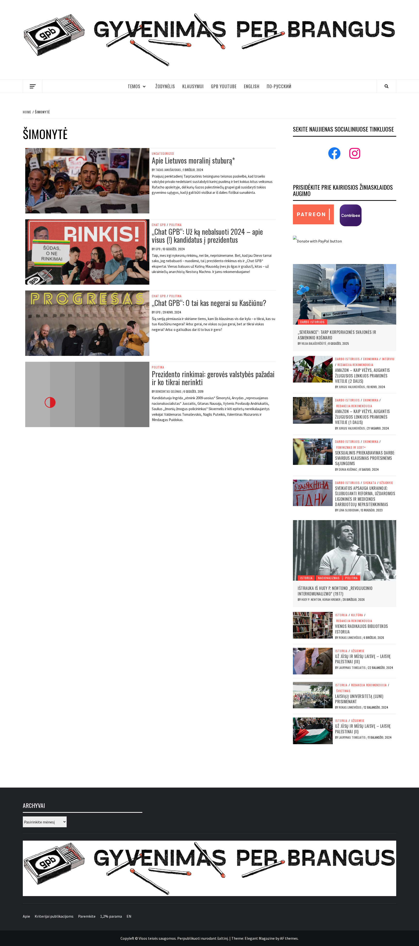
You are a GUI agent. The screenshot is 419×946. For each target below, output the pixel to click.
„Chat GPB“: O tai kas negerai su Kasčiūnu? (209, 302)
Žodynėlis (165, 86)
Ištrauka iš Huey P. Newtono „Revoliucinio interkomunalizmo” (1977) (335, 590)
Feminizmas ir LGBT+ (350, 447)
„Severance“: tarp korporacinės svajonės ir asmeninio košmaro (337, 334)
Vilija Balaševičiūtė (314, 343)
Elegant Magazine (260, 938)
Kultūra (357, 615)
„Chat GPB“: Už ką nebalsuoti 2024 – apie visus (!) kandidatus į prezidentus (207, 235)
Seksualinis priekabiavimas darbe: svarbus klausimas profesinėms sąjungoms (365, 458)
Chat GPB (159, 224)
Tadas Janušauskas (168, 170)
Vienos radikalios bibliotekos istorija (361, 628)
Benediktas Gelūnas (168, 391)
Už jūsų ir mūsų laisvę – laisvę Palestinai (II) (363, 728)
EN (129, 916)
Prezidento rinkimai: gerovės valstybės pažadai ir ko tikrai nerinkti (213, 377)
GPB (158, 249)
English (251, 86)
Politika (175, 224)
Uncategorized (163, 153)
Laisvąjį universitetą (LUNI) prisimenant (359, 698)
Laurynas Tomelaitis (352, 667)
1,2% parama (111, 916)
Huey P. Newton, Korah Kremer (321, 599)
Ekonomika (370, 359)
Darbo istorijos (312, 322)
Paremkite (87, 916)
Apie (26, 916)
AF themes (289, 938)
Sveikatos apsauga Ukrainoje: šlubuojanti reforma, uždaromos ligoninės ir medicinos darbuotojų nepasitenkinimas (365, 496)
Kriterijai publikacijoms (54, 916)
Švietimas (343, 690)
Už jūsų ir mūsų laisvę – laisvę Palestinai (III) (363, 659)
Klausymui (193, 86)
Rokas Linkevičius (350, 637)
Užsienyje (386, 482)
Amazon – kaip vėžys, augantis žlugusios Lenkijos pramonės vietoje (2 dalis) (362, 375)
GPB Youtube (224, 86)
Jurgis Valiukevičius (352, 387)
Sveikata (369, 482)
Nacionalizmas (328, 578)
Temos (134, 86)
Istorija (306, 578)
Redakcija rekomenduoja (355, 364)
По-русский (279, 86)
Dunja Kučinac (348, 469)
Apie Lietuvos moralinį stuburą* (193, 160)
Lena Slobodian (349, 510)
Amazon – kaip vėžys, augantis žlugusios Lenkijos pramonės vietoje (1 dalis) (362, 416)
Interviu (388, 359)
